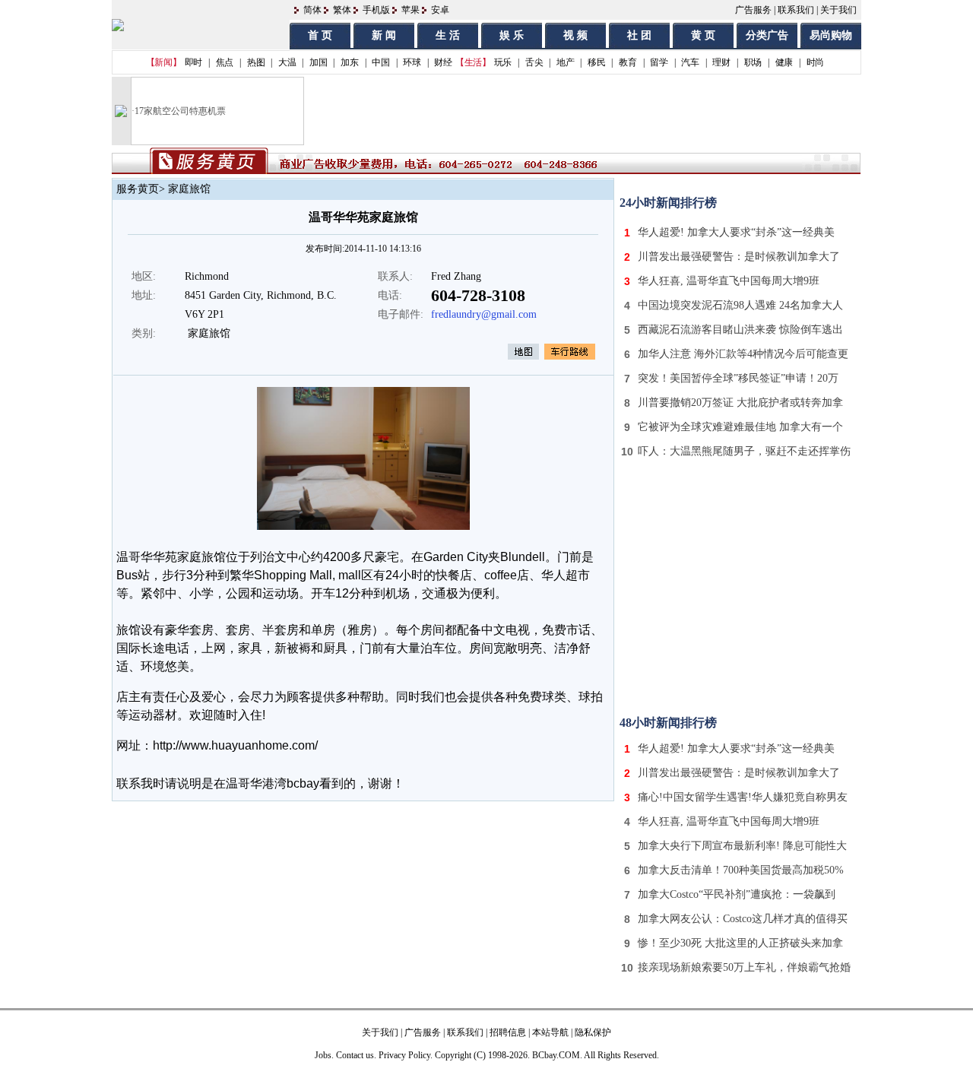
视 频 (575, 35)
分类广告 (767, 35)
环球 (411, 62)
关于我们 (838, 10)
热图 (256, 62)
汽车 (690, 62)
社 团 (639, 35)
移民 (596, 62)
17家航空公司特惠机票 (180, 111)
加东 (349, 62)
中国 (380, 62)
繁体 (342, 10)
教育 (627, 62)
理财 (721, 62)
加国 (318, 62)
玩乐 (503, 62)
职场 (753, 62)
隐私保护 (593, 1032)
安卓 (440, 10)
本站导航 (550, 1032)
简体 (312, 10)
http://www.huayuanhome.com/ (235, 745)
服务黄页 (137, 189)
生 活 (448, 35)
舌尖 (534, 62)
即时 (193, 62)
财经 (443, 62)
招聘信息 (508, 1032)
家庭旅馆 (189, 189)
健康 (784, 62)
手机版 (376, 10)
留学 (658, 62)
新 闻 (384, 35)
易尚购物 (831, 35)
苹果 (410, 10)
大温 (287, 62)
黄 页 (703, 35)
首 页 (320, 35)
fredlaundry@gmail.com (484, 314)
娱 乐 (511, 35)
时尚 (815, 62)
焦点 (224, 62)
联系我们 (796, 10)
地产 (565, 62)
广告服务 (753, 10)
